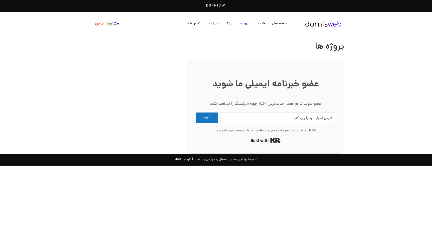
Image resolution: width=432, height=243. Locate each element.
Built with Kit (266, 140)
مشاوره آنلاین (107, 24)
